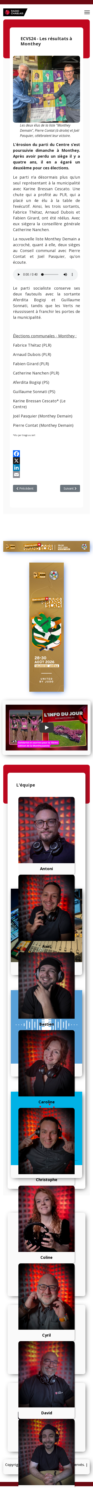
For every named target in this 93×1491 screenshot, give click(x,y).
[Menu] (87, 12)
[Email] (46, 474)
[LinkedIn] (46, 467)
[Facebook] (46, 453)
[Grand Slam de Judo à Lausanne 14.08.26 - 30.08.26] (46, 546)
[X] (46, 460)
